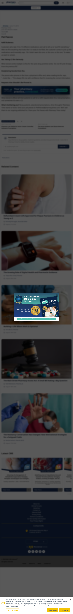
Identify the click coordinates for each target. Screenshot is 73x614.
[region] (36, 605)
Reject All (65, 610)
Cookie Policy (14, 606)
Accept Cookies (52, 610)
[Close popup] (57, 295)
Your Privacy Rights (12, 610)
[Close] (70, 600)
